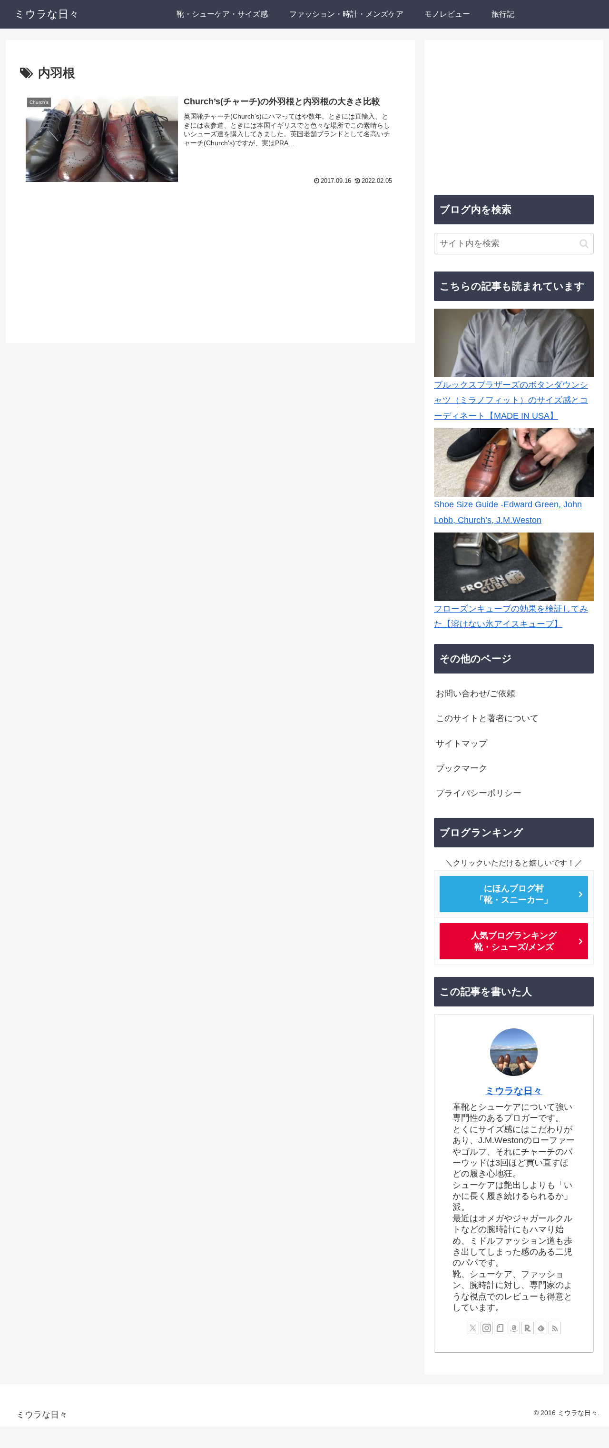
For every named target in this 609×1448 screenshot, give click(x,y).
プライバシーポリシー (478, 793)
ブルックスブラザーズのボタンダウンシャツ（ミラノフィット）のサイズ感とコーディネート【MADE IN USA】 (511, 400)
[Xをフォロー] (473, 1328)
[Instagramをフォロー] (487, 1328)
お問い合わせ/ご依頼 (475, 693)
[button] (584, 243)
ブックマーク (461, 768)
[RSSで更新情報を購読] (555, 1328)
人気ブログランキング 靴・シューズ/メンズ (514, 941)
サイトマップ (461, 743)
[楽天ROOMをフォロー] (527, 1328)
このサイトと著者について (487, 718)
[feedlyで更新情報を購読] (541, 1328)
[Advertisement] (210, 265)
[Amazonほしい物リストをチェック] (514, 1328)
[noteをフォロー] (500, 1328)
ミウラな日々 (513, 1091)
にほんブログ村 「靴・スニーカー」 (513, 894)
